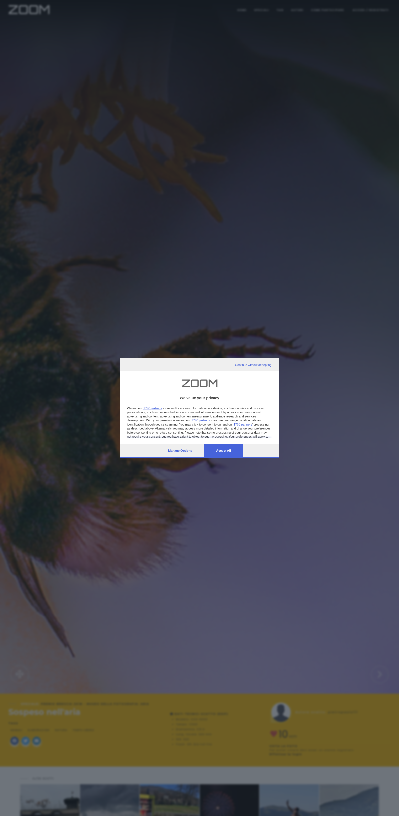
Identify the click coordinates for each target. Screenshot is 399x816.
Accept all (223, 450)
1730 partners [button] (152, 408)
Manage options (180, 450)
